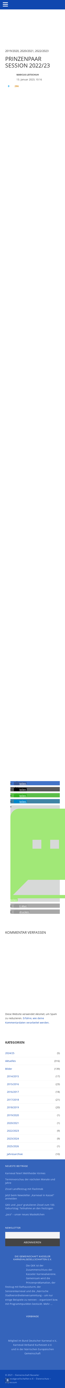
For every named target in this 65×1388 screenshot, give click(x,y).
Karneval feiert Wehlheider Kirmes (25, 1173)
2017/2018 (13, 1099)
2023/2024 (13, 1138)
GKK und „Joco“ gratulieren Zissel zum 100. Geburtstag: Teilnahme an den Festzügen (30, 1206)
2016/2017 (13, 1091)
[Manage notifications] (7, 1380)
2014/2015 (13, 1076)
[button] (20, 783)
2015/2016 (13, 1084)
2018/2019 (13, 1107)
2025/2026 (13, 1146)
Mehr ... (48, 1304)
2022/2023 (42, 51)
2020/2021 (27, 51)
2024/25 (9, 1053)
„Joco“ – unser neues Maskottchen (25, 1214)
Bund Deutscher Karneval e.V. (39, 1340)
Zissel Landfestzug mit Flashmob (24, 1189)
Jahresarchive (15, 1154)
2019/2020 (12, 51)
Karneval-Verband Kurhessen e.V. (32, 1344)
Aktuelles (10, 1061)
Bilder (8, 1068)
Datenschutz (42, 1378)
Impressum (11, 1382)
